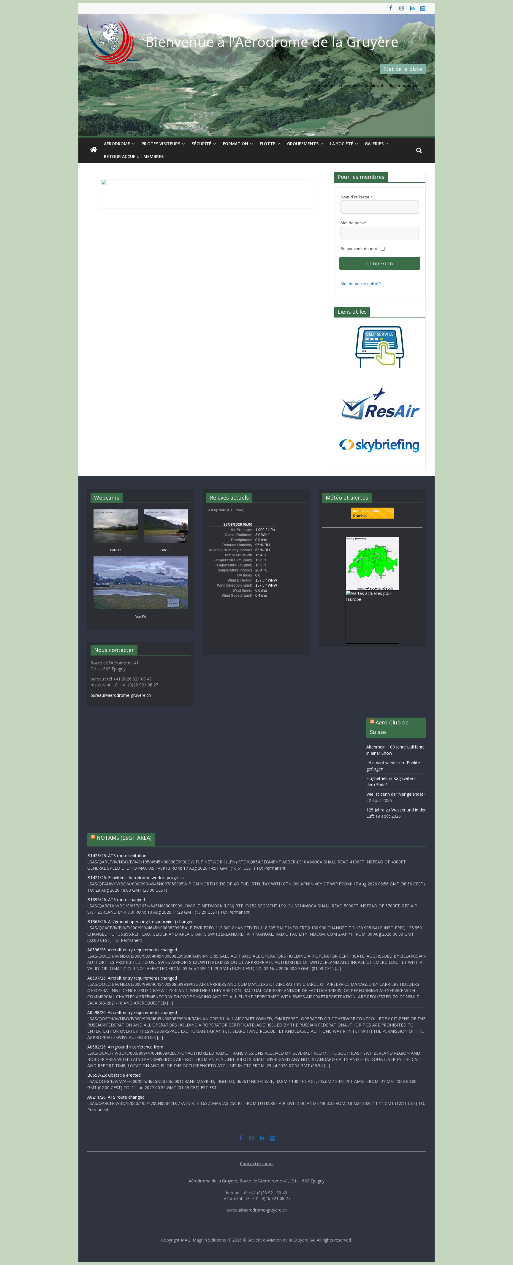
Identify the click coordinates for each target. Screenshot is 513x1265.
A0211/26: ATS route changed (116, 1097)
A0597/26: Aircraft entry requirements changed (132, 978)
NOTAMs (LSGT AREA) (123, 837)
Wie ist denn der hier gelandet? (395, 794)
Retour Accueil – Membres (134, 156)
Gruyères (360, 515)
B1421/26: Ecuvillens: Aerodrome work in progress (135, 877)
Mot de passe (353, 222)
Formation (235, 143)
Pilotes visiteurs (161, 143)
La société (341, 143)
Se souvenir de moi (359, 248)
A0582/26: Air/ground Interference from (125, 1047)
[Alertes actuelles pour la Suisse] (372, 540)
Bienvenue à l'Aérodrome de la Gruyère (271, 41)
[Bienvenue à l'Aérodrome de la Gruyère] (93, 150)
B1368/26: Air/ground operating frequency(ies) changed (140, 921)
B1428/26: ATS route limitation (116, 855)
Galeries (374, 143)
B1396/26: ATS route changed (116, 899)
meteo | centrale (366, 511)
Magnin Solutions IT (212, 1240)
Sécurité (201, 143)
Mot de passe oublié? (361, 283)
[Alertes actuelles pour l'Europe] (372, 593)
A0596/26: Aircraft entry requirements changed (132, 950)
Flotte (268, 143)
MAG (185, 1240)
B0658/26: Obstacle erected (114, 1075)
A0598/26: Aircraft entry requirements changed (132, 1012)
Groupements (303, 143)
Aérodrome (117, 143)
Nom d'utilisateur (356, 197)
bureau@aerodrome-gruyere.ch (121, 695)
